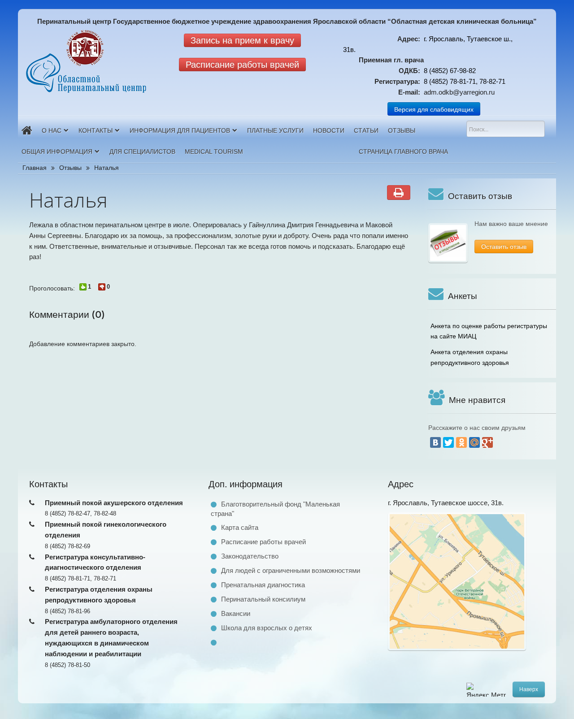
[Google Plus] (487, 442)
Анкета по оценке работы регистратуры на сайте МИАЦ (488, 331)
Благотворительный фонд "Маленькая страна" (275, 508)
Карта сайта (239, 527)
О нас (51, 130)
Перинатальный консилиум (263, 599)
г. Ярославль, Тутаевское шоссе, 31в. (446, 503)
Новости (328, 130)
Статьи (366, 130)
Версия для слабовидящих (434, 108)
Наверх (528, 689)
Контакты (95, 130)
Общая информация (57, 151)
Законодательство (249, 556)
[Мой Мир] (474, 442)
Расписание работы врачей (263, 542)
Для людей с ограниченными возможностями (290, 570)
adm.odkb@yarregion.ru (459, 92)
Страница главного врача (403, 151)
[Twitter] (448, 442)
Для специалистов (142, 151)
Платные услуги (275, 130)
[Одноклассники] (461, 442)
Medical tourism (214, 151)
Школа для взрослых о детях (266, 628)
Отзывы (401, 130)
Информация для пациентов (180, 130)
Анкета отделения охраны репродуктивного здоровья (469, 357)
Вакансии (235, 613)
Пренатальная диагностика (263, 585)
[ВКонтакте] (435, 442)
